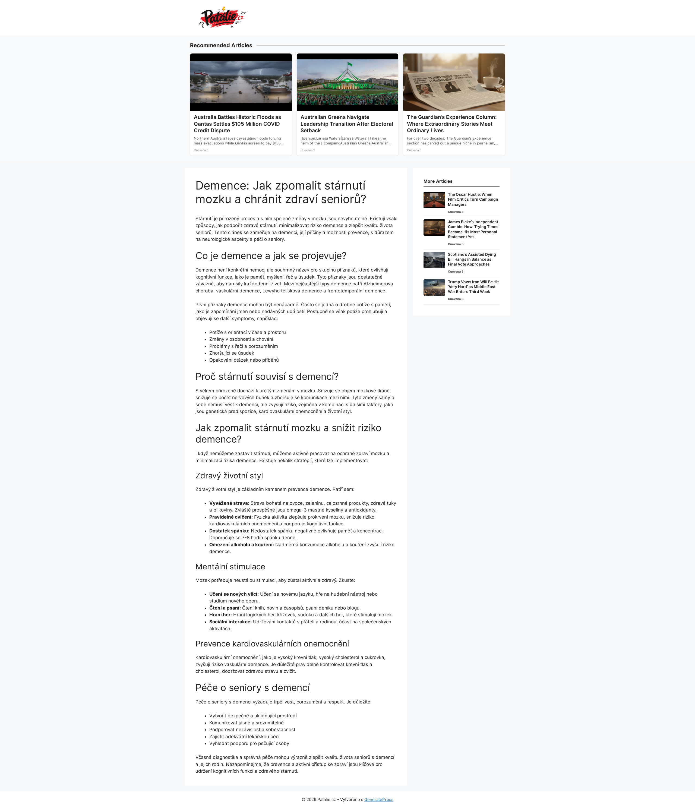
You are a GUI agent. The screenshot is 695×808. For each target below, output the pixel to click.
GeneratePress (378, 799)
